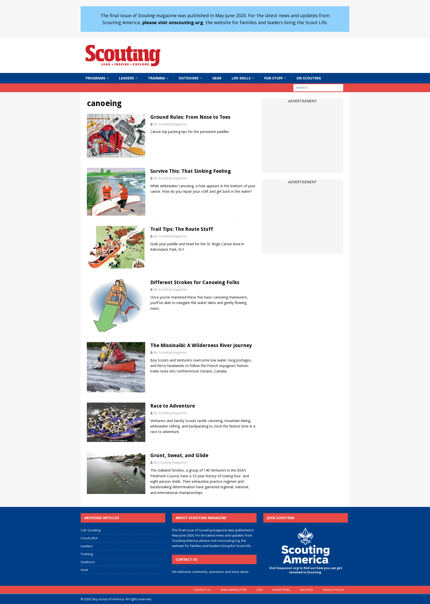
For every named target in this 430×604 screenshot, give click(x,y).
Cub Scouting (90, 530)
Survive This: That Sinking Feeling (190, 171)
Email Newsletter (233, 590)
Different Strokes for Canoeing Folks (194, 282)
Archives (306, 590)
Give (259, 590)
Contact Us (202, 590)
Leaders (126, 78)
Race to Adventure (172, 406)
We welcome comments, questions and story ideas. (210, 571)
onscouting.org (228, 540)
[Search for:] (318, 87)
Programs (95, 78)
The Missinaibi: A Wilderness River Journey (201, 345)
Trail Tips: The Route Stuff (181, 229)
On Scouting (308, 78)
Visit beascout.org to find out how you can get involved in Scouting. (305, 570)
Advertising (281, 590)
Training (156, 78)
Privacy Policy (333, 590)
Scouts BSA (89, 538)
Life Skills (241, 78)
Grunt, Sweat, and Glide (179, 455)
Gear (216, 78)
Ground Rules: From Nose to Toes (190, 117)
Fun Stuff (273, 78)
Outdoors (189, 78)
